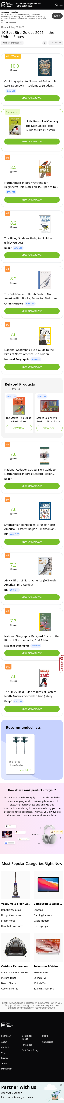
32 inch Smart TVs (44, 988)
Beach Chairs (8, 983)
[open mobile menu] (61, 5)
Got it (57, 16)
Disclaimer (6, 1068)
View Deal (19, 428)
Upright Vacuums (11, 915)
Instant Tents (8, 978)
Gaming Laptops (43, 915)
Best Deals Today (30, 1050)
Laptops (38, 910)
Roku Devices (41, 972)
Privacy (4, 1058)
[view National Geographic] (14, 336)
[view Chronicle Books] (14, 280)
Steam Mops (8, 920)
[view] (15, 67)
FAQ (3, 1052)
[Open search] (56, 4)
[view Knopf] (14, 224)
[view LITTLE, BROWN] (19, 406)
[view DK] (14, 511)
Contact (5, 1047)
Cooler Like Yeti (9, 988)
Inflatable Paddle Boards (15, 972)
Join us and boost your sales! (17, 1097)
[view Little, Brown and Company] (15, 126)
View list (24, 770)
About (4, 1041)
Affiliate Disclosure (12, 42)
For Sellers (27, 1044)
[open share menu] (44, 43)
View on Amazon (32, 98)
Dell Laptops (41, 926)
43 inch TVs (40, 983)
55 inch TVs (40, 978)
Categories (47, 1041)
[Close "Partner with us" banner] (61, 1085)
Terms (4, 1063)
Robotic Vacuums (11, 910)
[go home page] (7, 4)
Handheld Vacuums (12, 926)
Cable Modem (41, 920)
